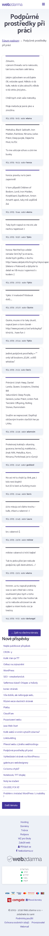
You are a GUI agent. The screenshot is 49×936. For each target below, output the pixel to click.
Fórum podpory (10, 41)
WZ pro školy (24, 839)
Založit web (24, 843)
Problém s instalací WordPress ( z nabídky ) (24, 794)
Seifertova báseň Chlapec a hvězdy (20, 683)
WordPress (8, 671)
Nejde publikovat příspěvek (16, 646)
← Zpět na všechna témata (24, 633)
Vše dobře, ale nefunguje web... (18, 695)
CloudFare (8, 714)
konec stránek (10, 689)
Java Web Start (10, 726)
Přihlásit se (25, 847)
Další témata (11, 805)
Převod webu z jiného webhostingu (20, 744)
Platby (6, 707)
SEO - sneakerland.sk (13, 677)
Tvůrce (24, 830)
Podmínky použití (24, 918)
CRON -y (7, 652)
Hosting (24, 822)
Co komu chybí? (11, 769)
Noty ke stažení (11, 781)
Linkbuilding (9, 738)
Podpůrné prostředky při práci (18, 750)
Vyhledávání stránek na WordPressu (21, 757)
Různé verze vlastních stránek (18, 701)
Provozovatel (38, 923)
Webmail (24, 927)
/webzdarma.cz (25, 851)
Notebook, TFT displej (14, 775)
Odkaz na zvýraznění (13, 664)
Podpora (24, 834)
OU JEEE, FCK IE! (11, 787)
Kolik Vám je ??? (11, 658)
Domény (24, 826)
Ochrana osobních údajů (16, 923)
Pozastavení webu (12, 720)
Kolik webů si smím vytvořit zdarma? (21, 732)
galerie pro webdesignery (15, 763)
